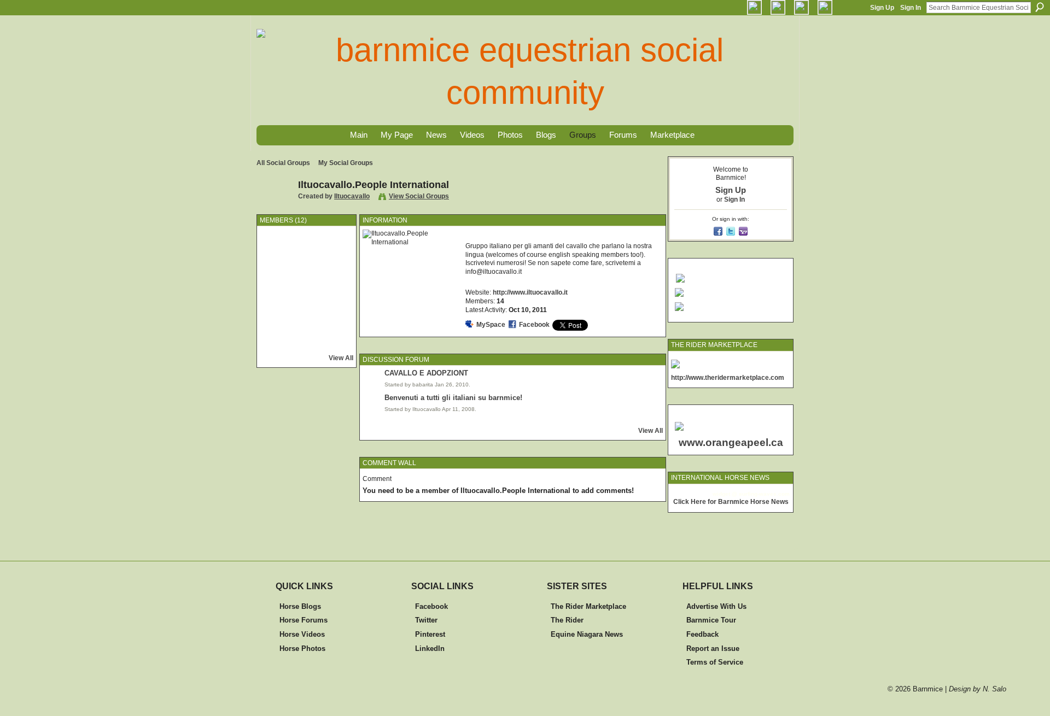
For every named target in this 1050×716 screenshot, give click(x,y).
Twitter (426, 620)
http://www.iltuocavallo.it (530, 292)
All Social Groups (283, 163)
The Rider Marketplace (588, 606)
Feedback (702, 634)
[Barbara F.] (336, 340)
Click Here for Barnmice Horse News (731, 502)
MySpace (490, 324)
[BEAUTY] (278, 311)
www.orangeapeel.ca (731, 442)
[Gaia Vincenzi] (336, 253)
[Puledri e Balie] (278, 340)
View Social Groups (419, 196)
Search (1039, 7)
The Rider (567, 620)
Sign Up (882, 7)
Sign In (910, 7)
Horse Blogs (300, 606)
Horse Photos (302, 648)
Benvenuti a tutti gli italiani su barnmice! (453, 398)
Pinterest (430, 634)
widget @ (725, 494)
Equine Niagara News (587, 634)
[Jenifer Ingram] (307, 340)
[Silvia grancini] (307, 282)
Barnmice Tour (711, 620)
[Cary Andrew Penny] (278, 282)
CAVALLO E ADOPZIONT (426, 373)
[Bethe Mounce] (307, 311)
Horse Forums (303, 620)
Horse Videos (302, 634)
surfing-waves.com (764, 494)
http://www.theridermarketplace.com (727, 378)
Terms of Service (714, 662)
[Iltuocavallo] (273, 209)
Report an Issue (712, 648)
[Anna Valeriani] (336, 311)
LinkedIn (430, 648)
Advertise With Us (716, 606)
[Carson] (336, 282)
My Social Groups (345, 163)
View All (341, 358)
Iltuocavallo (352, 196)
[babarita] (278, 253)
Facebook (534, 324)
